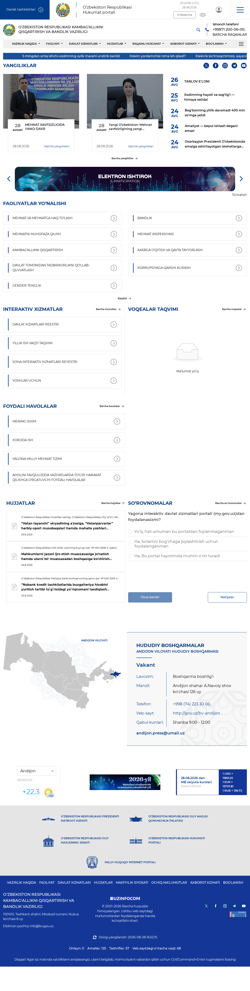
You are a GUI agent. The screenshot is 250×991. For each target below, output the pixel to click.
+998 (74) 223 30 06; (192, 704)
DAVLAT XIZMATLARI (74, 882)
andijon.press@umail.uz (160, 733)
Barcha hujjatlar (111, 503)
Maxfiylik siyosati (132, 882)
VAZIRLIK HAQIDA (21, 882)
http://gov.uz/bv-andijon (196, 713)
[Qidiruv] (198, 30)
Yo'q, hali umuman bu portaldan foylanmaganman (184, 531)
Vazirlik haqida (24, 43)
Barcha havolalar (110, 406)
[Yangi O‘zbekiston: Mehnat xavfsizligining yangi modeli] (125, 101)
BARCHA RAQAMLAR (230, 34)
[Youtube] (244, 65)
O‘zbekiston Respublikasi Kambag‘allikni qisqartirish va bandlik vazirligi (38, 900)
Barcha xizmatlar (106, 309)
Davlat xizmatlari (83, 43)
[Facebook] (216, 65)
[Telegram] (234, 65)
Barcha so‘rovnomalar (228, 503)
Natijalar (227, 597)
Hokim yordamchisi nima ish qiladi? (128, 56)
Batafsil (122, 298)
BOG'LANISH (233, 882)
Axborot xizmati (183, 43)
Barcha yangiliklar (122, 158)
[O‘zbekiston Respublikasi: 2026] (125, 782)
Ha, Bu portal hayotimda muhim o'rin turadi (177, 556)
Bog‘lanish (214, 43)
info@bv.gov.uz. (42, 926)
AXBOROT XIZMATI (205, 882)
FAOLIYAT (46, 882)
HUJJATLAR (115, 43)
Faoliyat (53, 43)
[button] (240, 10)
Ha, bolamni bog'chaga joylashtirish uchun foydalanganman (176, 543)
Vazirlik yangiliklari (57, 146)
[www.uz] (238, 914)
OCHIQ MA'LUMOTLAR (169, 882)
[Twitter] (206, 65)
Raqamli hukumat (146, 43)
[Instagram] (225, 65)
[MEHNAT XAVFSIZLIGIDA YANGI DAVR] (41, 101)
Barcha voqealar (232, 309)
